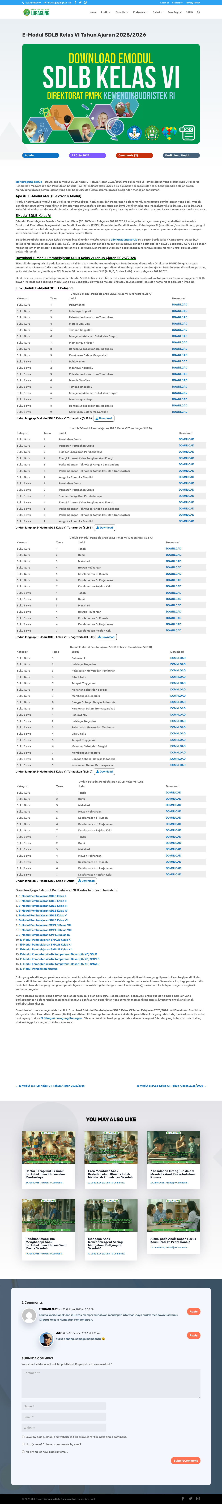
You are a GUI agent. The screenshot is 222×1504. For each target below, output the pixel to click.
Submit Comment (186, 1460)
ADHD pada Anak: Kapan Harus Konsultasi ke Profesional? (173, 1240)
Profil (104, 12)
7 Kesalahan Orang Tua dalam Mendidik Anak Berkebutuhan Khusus (172, 1174)
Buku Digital (175, 12)
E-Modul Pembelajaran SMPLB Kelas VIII (45, 930)
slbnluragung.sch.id (29, 181)
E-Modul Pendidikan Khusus (39, 968)
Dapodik (120, 12)
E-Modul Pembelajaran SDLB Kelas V (43, 915)
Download (179, 304)
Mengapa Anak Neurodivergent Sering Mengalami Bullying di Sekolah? (105, 1243)
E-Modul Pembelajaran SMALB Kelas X (45, 939)
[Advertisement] (111, 1054)
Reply (194, 1311)
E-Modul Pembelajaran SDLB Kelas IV (43, 910)
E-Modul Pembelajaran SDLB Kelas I (42, 896)
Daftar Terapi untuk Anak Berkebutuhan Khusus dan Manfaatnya (45, 1174)
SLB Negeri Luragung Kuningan (61, 1018)
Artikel (44, 1182)
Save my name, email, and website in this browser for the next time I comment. (76, 1437)
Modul (185, 155)
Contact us (177, 3)
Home (93, 12)
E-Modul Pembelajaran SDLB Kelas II (43, 901)
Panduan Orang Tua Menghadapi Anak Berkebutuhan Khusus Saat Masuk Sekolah (45, 1243)
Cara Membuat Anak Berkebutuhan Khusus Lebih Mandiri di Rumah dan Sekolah (110, 1174)
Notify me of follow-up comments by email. (54, 1444)
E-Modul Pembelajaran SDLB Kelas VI (43, 920)
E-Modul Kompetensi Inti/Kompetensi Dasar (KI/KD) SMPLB (59, 959)
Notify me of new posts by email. (47, 1451)
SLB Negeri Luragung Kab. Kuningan (51, 1498)
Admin (29, 155)
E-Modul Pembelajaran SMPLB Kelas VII (45, 925)
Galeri (156, 12)
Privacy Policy (193, 3)
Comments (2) (128, 155)
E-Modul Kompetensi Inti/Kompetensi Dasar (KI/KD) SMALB (59, 964)
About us (164, 3)
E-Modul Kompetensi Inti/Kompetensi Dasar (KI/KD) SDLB (58, 954)
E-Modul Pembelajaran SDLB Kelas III (43, 905)
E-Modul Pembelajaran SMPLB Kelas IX (44, 935)
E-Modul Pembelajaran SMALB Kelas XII (46, 949)
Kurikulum (139, 12)
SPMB (189, 12)
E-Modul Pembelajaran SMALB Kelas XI (45, 944)
